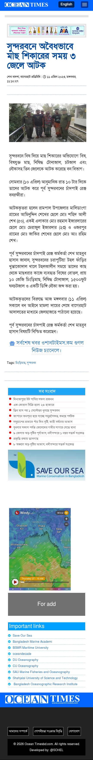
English (66, 4)
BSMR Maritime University (30, 648)
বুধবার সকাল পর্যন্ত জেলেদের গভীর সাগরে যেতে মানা (44, 427)
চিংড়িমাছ (21, 363)
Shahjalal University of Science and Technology (45, 678)
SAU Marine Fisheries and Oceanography (41, 672)
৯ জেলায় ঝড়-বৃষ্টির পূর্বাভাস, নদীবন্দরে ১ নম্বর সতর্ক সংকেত (48, 433)
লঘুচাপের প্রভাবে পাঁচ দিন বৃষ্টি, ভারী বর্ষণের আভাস (42, 422)
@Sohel (56, 750)
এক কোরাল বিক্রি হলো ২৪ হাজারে (33, 405)
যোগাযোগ (74, 731)
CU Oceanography (25, 666)
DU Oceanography (25, 660)
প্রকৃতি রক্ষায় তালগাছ (25, 438)
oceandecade (22, 654)
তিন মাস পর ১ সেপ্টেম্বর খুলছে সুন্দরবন (36, 410)
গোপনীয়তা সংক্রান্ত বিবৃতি (48, 731)
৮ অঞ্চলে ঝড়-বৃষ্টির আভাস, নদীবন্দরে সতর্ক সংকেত (43, 444)
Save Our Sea (22, 636)
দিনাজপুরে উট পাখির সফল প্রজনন (33, 399)
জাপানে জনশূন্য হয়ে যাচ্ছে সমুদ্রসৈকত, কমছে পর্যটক (43, 416)
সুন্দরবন (31, 363)
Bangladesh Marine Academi (32, 642)
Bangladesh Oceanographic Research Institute (45, 684)
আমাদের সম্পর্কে (18, 731)
